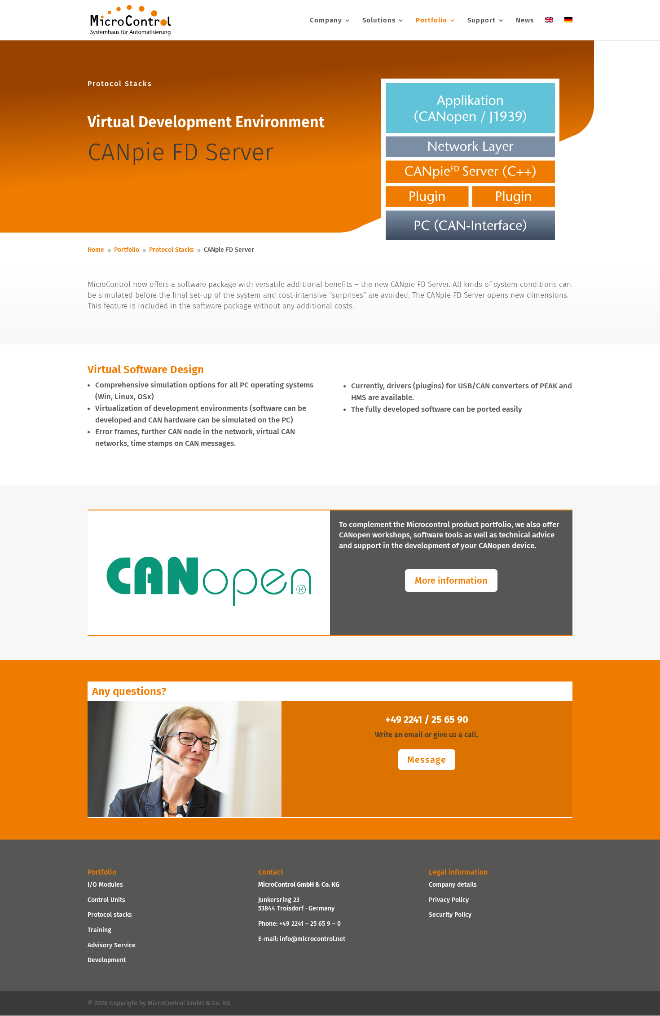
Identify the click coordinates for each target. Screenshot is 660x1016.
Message (426, 759)
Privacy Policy (449, 900)
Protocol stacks (110, 915)
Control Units (106, 900)
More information (451, 580)
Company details (453, 884)
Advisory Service (112, 945)
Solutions (379, 20)
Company (326, 20)
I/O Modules (105, 884)
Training (99, 930)
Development (107, 960)
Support (481, 20)
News (525, 20)
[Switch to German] (568, 28)
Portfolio (431, 20)
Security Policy (450, 915)
